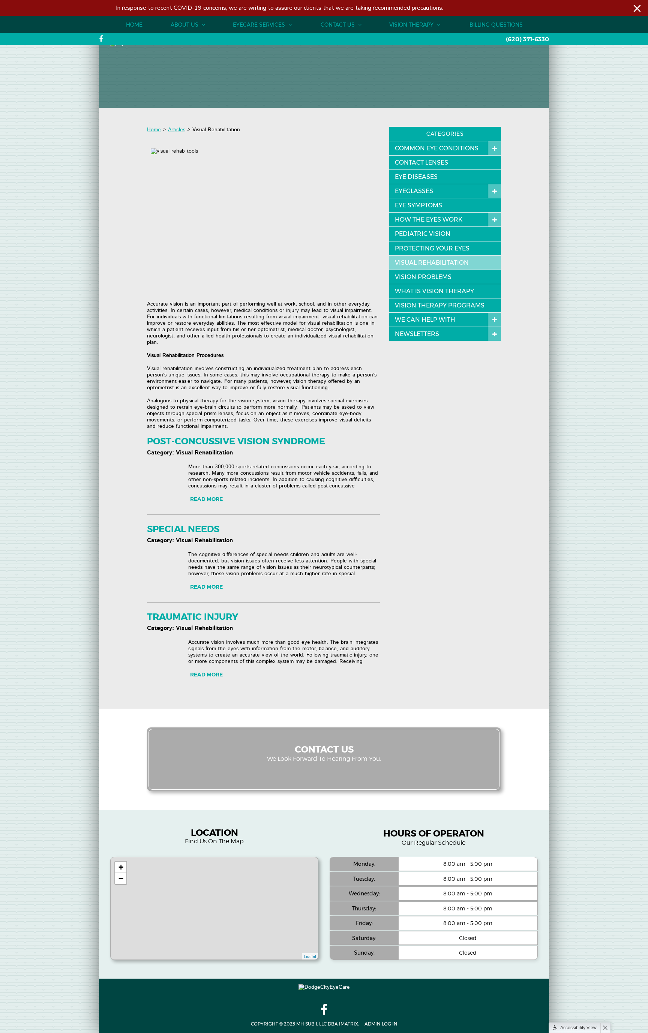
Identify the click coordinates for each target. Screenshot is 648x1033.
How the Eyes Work (428, 219)
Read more (206, 499)
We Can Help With (425, 319)
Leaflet (310, 956)
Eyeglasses (414, 191)
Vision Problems (423, 276)
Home (134, 24)
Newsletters (417, 333)
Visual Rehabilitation (432, 262)
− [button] (120, 878)
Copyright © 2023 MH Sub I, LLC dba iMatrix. (305, 1024)
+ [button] (120, 867)
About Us (185, 24)
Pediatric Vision (422, 233)
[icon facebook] (101, 39)
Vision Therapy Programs (439, 305)
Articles (176, 129)
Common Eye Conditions (436, 148)
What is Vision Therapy (434, 291)
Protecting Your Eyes (432, 248)
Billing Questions (496, 24)
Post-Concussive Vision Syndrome (236, 441)
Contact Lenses (421, 162)
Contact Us (338, 24)
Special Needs (183, 529)
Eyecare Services (259, 24)
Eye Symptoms (418, 205)
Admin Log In (381, 1024)
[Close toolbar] (605, 1028)
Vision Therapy (412, 24)
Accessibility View (578, 1027)
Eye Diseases (416, 176)
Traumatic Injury (192, 617)
